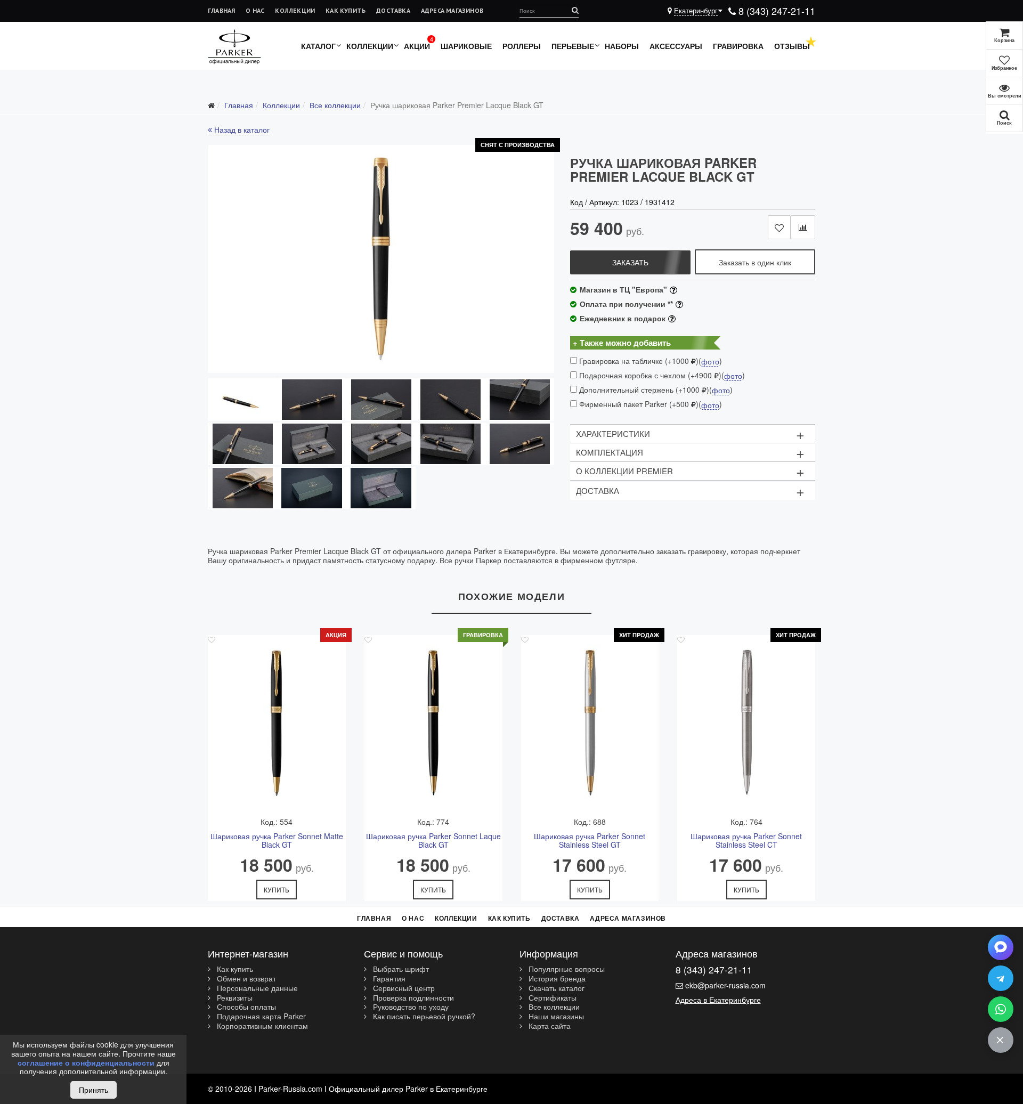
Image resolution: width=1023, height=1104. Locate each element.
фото (710, 362)
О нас (255, 10)
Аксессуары (675, 45)
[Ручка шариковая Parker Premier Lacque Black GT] (381, 259)
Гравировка (738, 45)
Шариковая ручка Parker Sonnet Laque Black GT (433, 840)
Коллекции (295, 10)
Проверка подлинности (412, 998)
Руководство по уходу (410, 1007)
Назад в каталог (241, 129)
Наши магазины (555, 1016)
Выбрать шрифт (400, 969)
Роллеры (521, 45)
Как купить (346, 10)
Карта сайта (548, 1026)
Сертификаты (551, 998)
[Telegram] (1000, 978)
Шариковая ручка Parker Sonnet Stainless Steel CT (746, 840)
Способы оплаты (245, 1007)
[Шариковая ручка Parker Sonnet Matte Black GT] (277, 725)
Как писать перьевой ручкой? (423, 1016)
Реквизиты (234, 998)
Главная (221, 10)
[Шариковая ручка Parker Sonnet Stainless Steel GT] (590, 725)
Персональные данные (256, 988)
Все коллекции (553, 1007)
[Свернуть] (1000, 1040)
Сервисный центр (403, 988)
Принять (93, 1089)
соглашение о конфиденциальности (86, 1062)
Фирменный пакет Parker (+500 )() (649, 404)
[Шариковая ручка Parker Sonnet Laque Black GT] (433, 725)
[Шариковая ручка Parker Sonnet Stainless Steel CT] (746, 725)
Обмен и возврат (245, 979)
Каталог (318, 45)
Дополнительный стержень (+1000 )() (655, 389)
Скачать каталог (555, 988)
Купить (276, 889)
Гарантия (388, 979)
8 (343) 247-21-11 (775, 11)
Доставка (393, 10)
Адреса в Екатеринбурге (718, 999)
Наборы (622, 45)
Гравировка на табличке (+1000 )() (649, 361)
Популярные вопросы (565, 969)
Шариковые (466, 45)
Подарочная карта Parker (260, 1016)
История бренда (556, 979)
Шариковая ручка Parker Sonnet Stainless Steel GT (589, 840)
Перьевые (572, 45)
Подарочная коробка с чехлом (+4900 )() (661, 375)
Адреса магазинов (452, 10)
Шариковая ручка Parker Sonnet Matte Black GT (276, 840)
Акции (417, 45)
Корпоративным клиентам (261, 1026)
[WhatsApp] (1000, 1009)
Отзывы (792, 45)
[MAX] (1000, 947)
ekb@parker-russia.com (725, 985)
